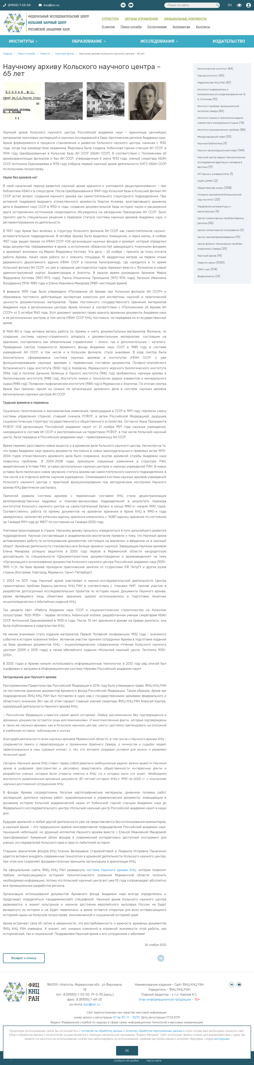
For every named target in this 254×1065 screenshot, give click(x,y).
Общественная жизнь (210, 187)
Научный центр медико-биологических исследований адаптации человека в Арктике (221, 162)
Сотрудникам (157, 27)
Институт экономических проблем (218, 129)
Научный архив (206, 255)
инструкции (221, 1039)
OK (127, 1051)
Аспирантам (181, 27)
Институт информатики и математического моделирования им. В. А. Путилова (221, 94)
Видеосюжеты (206, 276)
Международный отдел (211, 136)
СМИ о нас (203, 269)
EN (230, 5)
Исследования (157, 41)
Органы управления (141, 19)
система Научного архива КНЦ (111, 870)
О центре (108, 27)
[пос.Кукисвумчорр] (64, 101)
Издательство (229, 41)
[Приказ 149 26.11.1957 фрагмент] (22, 101)
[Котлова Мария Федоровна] (147, 101)
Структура (110, 19)
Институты (21, 41)
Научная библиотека (209, 143)
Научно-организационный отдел (217, 150)
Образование (87, 41)
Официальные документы (185, 19)
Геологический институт (212, 68)
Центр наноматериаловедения (216, 237)
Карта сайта (154, 1060)
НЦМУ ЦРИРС (205, 180)
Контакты (203, 27)
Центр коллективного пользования (218, 230)
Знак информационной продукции (165, 999)
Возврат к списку (23, 958)
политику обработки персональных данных (154, 1031)
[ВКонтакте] (160, 958)
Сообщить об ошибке (126, 1060)
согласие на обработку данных (101, 1031)
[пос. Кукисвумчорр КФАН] (106, 101)
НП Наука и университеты (213, 174)
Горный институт (207, 75)
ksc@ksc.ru (92, 1004)
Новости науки (206, 262)
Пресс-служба (131, 27)
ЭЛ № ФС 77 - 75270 (126, 1017)
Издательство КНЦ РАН (211, 82)
